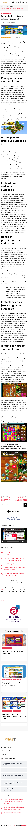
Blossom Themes (11, 825)
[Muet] (23, 541)
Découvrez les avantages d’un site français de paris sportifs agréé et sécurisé (13, 553)
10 (2, 589)
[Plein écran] (25, 541)
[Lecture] (2, 541)
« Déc (2, 600)
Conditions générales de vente (12, 564)
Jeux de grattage (6, 13)
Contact (3, 754)
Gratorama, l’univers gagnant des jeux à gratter (13, 652)
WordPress (23, 825)
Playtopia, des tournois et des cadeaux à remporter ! (11, 684)
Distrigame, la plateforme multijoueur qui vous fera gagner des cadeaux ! (14, 716)
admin (4, 22)
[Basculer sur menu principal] (1, 2)
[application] (14, 535)
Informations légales (7, 751)
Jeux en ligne (17, 679)
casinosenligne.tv (18, 2)
